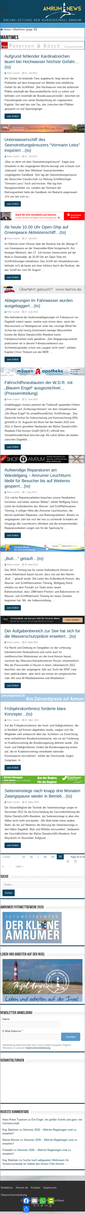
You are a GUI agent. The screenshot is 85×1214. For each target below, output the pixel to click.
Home (7, 29)
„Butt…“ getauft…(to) (24, 558)
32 (75, 861)
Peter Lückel (13, 73)
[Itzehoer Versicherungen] (42, 779)
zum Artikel (12, 116)
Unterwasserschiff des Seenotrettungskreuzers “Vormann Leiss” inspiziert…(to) (42, 145)
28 (45, 857)
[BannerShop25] (42, 458)
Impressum (50, 1187)
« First (6, 857)
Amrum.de (22, 1187)
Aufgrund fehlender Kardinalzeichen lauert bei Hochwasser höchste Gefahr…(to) (42, 61)
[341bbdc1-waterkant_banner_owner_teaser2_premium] (42, 619)
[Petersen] (42, 45)
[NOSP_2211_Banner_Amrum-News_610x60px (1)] (42, 215)
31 (67, 861)
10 (23, 857)
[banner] (42, 697)
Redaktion (7, 1187)
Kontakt (35, 1187)
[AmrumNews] (42, 12)
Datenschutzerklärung (38, 1048)
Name (5, 1019)
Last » (19, 866)
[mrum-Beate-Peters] (42, 128)
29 (52, 857)
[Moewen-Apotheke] (42, 371)
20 (31, 857)
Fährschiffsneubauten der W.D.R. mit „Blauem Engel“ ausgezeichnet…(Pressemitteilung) (39, 388)
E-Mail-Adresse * (12, 1031)
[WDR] (42, 289)
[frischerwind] (42, 547)
